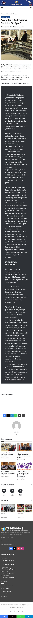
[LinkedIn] (12, 415)
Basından (5, 596)
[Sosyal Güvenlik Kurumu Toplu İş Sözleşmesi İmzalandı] (8, 447)
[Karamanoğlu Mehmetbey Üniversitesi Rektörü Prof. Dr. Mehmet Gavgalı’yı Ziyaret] (8, 508)
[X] (8, 415)
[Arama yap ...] (31, 8)
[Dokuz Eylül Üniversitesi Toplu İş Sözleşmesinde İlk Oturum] (8, 466)
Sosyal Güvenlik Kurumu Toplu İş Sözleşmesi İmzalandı (8, 454)
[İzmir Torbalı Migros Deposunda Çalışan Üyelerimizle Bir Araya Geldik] (24, 508)
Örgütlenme (6, 588)
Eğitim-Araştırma (7, 591)
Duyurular (5, 593)
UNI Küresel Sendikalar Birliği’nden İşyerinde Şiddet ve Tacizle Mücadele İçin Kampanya (23, 475)
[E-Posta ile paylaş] (19, 415)
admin (16, 432)
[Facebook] (4, 415)
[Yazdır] (23, 415)
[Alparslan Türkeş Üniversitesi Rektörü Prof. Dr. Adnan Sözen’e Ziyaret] (24, 447)
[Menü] (2, 8)
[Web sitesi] (16, 435)
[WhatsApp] (15, 415)
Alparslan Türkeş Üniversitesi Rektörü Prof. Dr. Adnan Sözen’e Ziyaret (24, 455)
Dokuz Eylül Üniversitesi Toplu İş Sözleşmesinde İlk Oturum (8, 473)
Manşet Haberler (12, 13)
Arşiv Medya (25, 604)
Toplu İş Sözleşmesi (7, 585)
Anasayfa (4, 13)
